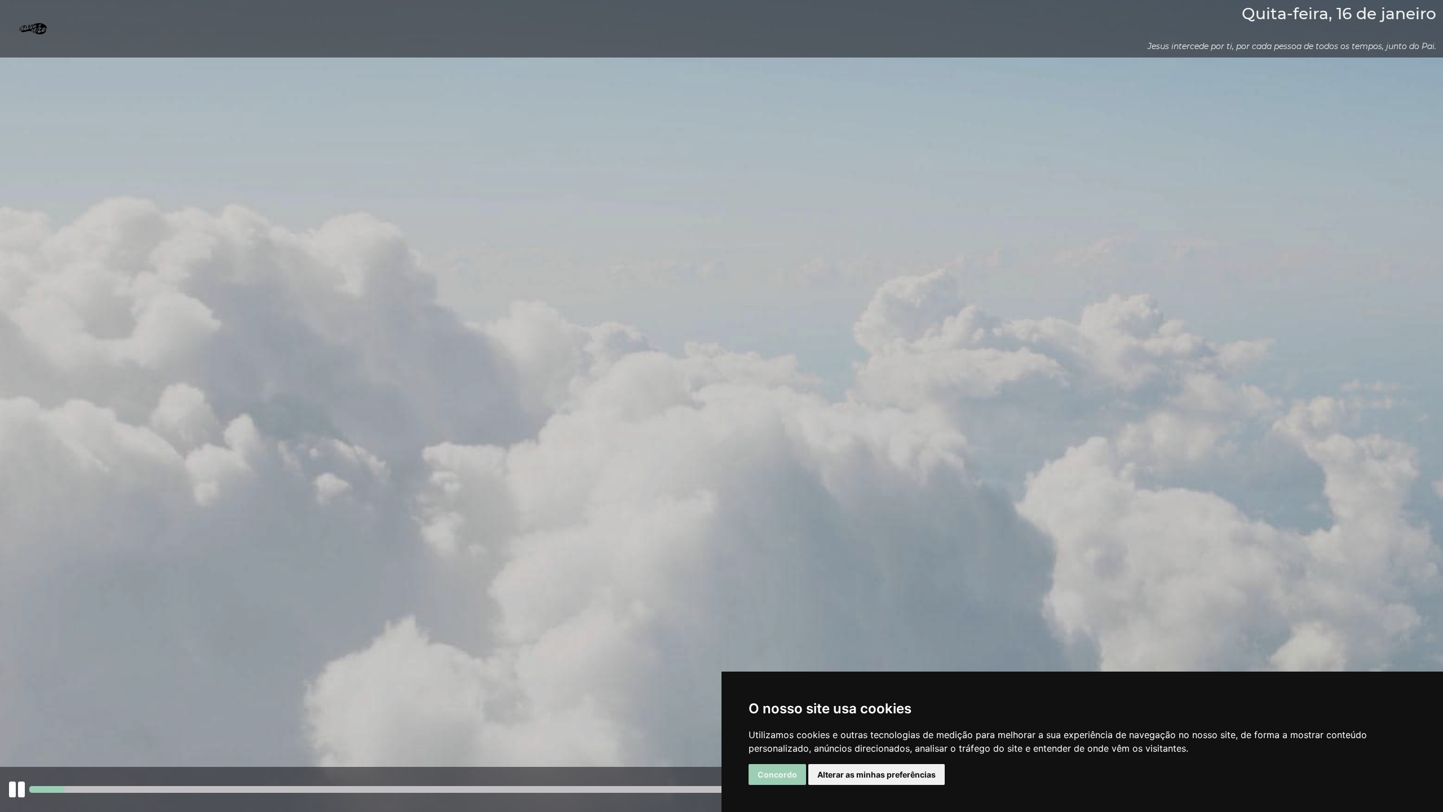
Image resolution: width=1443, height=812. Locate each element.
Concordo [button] (777, 774)
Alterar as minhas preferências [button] (876, 774)
